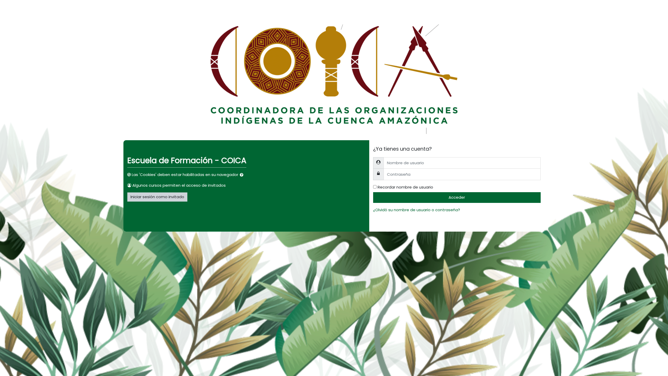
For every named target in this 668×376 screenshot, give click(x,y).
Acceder (457, 197)
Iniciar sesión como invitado (157, 196)
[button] (242, 175)
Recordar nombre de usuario (405, 187)
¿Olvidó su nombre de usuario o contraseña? (416, 210)
